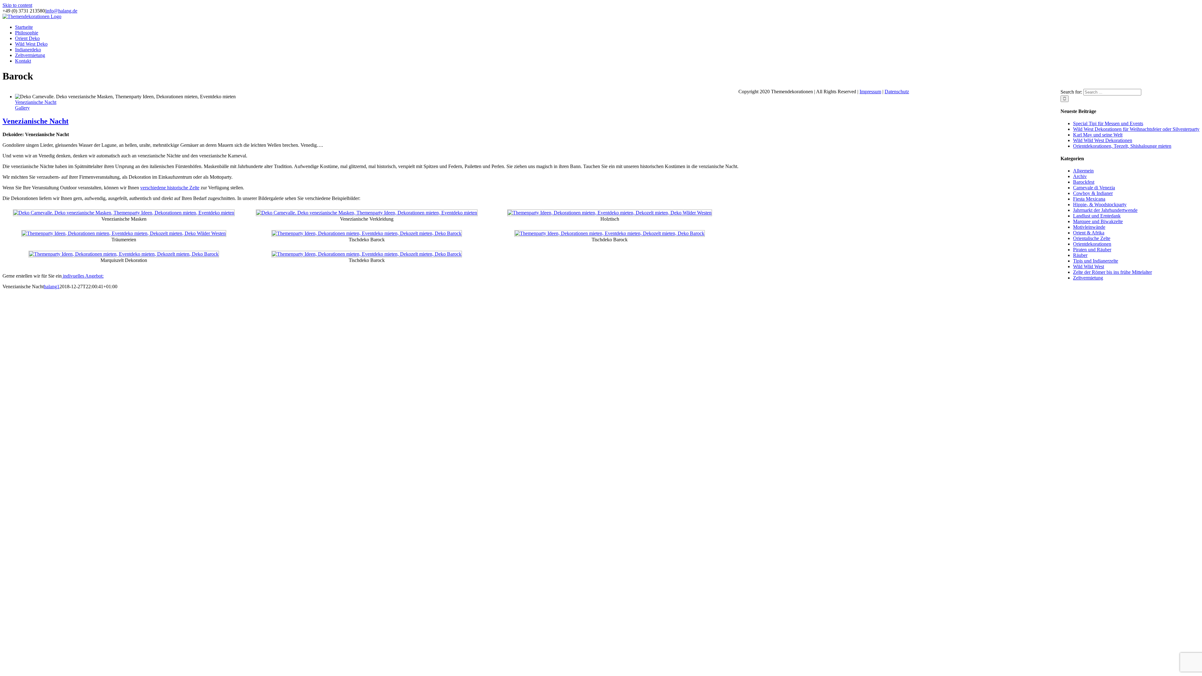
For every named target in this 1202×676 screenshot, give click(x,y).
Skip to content (17, 5)
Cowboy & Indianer (1093, 193)
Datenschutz (897, 91)
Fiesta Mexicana (1089, 199)
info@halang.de (61, 10)
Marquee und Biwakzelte (1098, 221)
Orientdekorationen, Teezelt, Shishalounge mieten (1122, 146)
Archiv (1080, 176)
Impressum (870, 91)
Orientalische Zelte (1091, 238)
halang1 (51, 286)
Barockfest (1083, 182)
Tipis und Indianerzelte (1095, 261)
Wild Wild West (1088, 266)
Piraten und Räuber (1092, 249)
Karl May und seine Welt (1097, 134)
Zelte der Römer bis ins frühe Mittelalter (1112, 272)
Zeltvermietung (1088, 277)
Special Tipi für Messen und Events (1108, 123)
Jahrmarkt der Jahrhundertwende (1105, 210)
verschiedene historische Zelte (169, 187)
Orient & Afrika (1088, 232)
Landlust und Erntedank (1097, 215)
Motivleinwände (1089, 227)
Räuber (1080, 255)
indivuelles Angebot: (83, 276)
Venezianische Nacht (35, 102)
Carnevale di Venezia (1094, 187)
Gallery (22, 107)
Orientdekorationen (1092, 244)
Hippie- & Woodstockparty (1100, 204)
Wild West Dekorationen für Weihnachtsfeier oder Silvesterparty (1136, 129)
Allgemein (1083, 170)
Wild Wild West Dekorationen (1102, 140)
